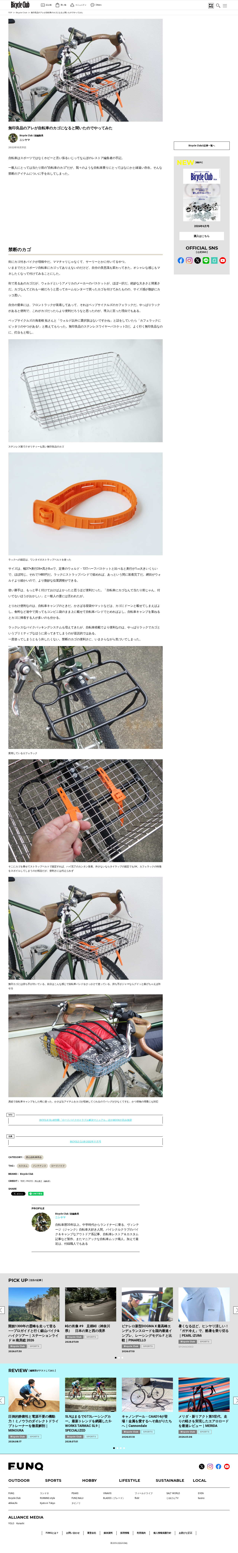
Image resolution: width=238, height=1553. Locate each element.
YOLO (11, 1523)
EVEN (201, 1493)
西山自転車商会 (34, 1157)
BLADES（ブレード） (114, 1498)
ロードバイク (58, 1166)
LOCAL (199, 1480)
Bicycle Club (21, 12)
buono (201, 1498)
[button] (115, 1357)
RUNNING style (47, 1498)
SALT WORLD (173, 1493)
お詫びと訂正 (185, 1533)
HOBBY (89, 1480)
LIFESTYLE (129, 1480)
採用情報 (124, 1533)
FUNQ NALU (77, 1498)
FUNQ (11, 1493)
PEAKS (75, 1493)
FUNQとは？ (52, 1533)
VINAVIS (107, 1493)
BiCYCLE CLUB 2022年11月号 (85, 1141)
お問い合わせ (73, 1533)
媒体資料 (108, 1533)
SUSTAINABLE (170, 1480)
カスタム (23, 1166)
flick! (137, 1498)
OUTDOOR (19, 1480)
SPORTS (34, 1346)
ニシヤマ (60, 1217)
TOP (10, 12)
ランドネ (44, 1493)
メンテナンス (39, 1166)
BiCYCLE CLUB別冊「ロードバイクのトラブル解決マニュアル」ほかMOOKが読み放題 (85, 1120)
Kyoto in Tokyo (47, 1503)
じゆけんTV (172, 1498)
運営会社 (91, 1533)
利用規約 (141, 1533)
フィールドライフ (144, 1493)
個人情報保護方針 (162, 1533)
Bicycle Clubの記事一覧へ (202, 145)
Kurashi (20, 1523)
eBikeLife (12, 1503)
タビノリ (76, 1503)
